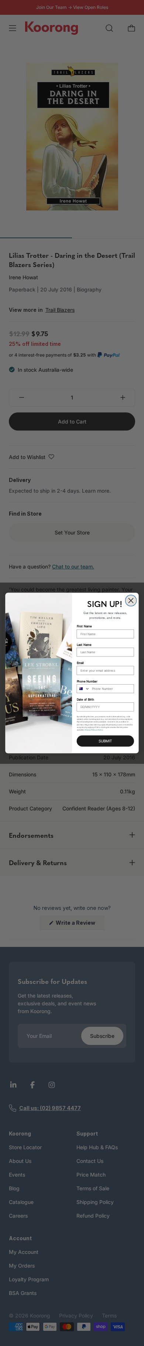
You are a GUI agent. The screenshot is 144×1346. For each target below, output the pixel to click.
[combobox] (83, 689)
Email (80, 663)
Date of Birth (86, 699)
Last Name (84, 645)
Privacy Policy (90, 730)
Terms (100, 730)
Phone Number (87, 681)
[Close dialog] (130, 600)
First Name (84, 626)
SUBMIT (105, 741)
